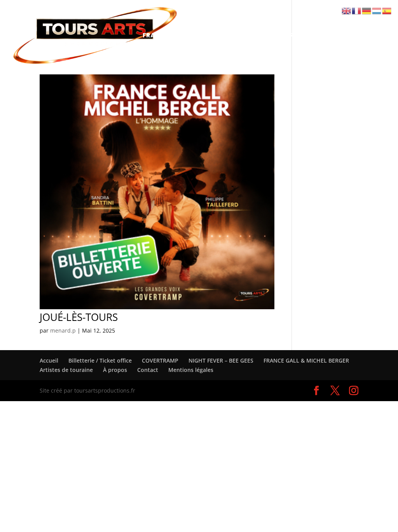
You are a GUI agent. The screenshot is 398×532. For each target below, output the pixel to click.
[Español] (387, 10)
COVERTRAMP (296, 17)
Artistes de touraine (176, 55)
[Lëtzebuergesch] (377, 10)
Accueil (155, 17)
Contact (241, 55)
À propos (115, 369)
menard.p (63, 330)
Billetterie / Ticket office (216, 17)
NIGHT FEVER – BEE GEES (291, 36)
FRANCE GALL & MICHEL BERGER (193, 36)
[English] (347, 10)
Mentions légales (190, 369)
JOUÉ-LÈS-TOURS (79, 317)
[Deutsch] (367, 10)
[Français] (357, 10)
